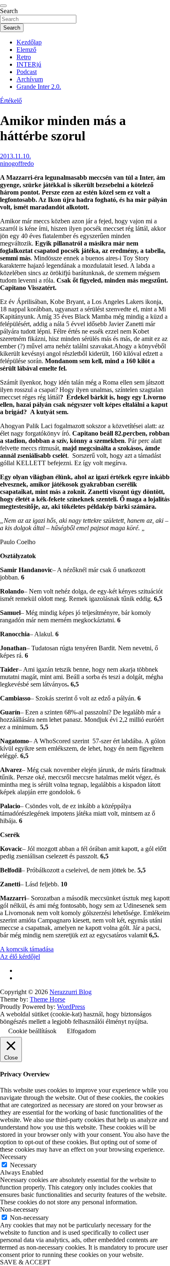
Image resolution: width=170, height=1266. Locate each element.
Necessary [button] (13, 1156)
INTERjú (29, 64)
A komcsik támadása (27, 949)
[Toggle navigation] (3, 6)
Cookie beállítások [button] (32, 1030)
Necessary (23, 1165)
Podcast (27, 71)
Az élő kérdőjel (20, 956)
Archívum (30, 79)
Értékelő (11, 100)
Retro (24, 56)
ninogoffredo (17, 163)
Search (9, 10)
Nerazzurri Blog (71, 991)
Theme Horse (47, 999)
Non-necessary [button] (19, 1209)
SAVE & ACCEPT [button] (25, 1262)
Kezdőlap (29, 42)
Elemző (26, 49)
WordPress (71, 1006)
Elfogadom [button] (81, 1030)
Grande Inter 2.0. (39, 86)
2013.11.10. (15, 156)
